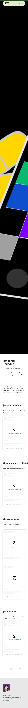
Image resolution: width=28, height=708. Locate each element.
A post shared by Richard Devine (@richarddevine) (15, 448)
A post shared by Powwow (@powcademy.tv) (14, 562)
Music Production (7, 368)
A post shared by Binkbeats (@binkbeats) (13, 654)
